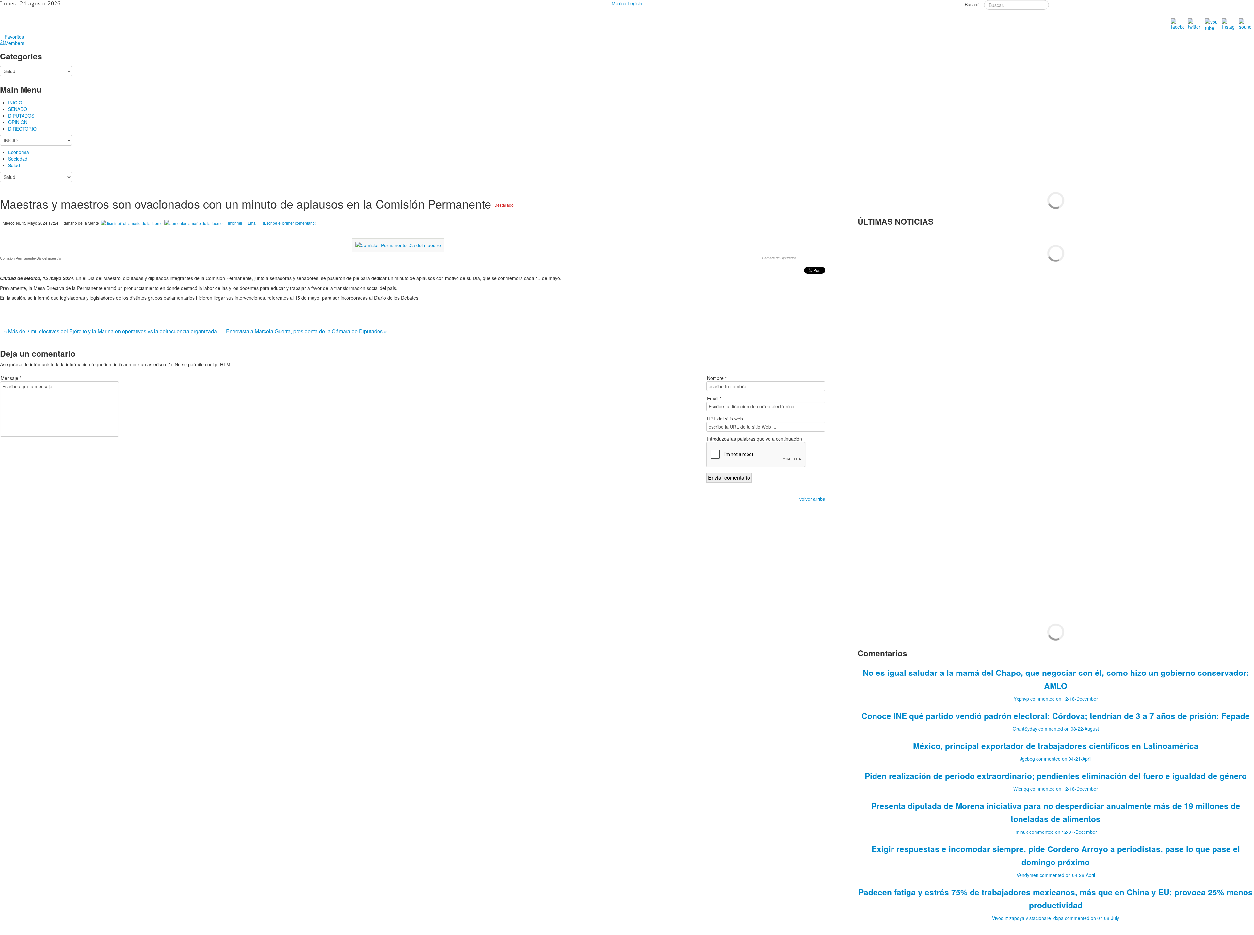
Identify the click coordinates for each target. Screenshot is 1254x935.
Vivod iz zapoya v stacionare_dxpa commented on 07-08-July (1055, 918)
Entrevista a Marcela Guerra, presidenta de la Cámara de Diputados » (306, 331)
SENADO (17, 109)
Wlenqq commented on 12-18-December (1055, 788)
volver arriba (812, 499)
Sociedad (17, 158)
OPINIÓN (17, 122)
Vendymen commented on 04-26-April (1056, 875)
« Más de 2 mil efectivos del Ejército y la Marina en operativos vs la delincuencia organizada (111, 331)
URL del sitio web (725, 418)
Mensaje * (11, 378)
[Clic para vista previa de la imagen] (398, 244)
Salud (14, 165)
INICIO (15, 102)
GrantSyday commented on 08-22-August (1056, 728)
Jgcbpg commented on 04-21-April (1055, 758)
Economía (18, 152)
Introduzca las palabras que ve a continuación (754, 439)
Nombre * (717, 378)
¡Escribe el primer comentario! (289, 223)
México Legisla (627, 3)
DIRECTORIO (22, 128)
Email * (714, 398)
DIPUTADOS (21, 115)
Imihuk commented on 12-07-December (1055, 832)
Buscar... (974, 4)
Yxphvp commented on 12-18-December (1056, 698)
